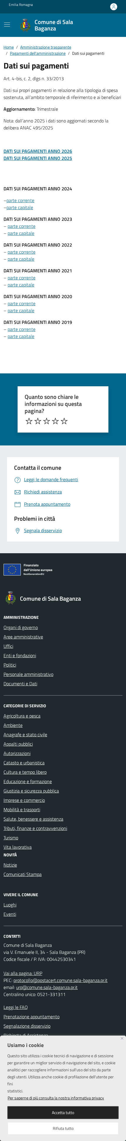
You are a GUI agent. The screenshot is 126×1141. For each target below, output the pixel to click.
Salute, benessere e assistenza (33, 818)
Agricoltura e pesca (22, 715)
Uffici (8, 646)
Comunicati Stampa (23, 874)
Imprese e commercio (24, 800)
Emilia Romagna (21, 4)
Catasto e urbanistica (24, 762)
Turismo (11, 837)
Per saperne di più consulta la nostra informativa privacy (56, 1098)
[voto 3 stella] (46, 421)
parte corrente (20, 200)
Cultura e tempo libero (25, 772)
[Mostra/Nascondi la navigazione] (7, 24)
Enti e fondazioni (20, 655)
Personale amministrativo (28, 674)
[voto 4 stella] (55, 421)
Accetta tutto (63, 1112)
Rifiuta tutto (63, 1128)
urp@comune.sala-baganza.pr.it (47, 987)
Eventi (10, 914)
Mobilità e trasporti (22, 809)
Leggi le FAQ (16, 1007)
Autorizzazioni (17, 753)
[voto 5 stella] (64, 421)
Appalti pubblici (18, 743)
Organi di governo (21, 627)
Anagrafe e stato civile (25, 734)
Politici (10, 664)
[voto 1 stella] (29, 421)
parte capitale (19, 207)
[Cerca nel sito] (110, 25)
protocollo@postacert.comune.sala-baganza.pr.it (60, 980)
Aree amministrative (23, 636)
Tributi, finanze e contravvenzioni (35, 828)
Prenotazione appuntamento (31, 1016)
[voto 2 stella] (37, 421)
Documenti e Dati (20, 683)
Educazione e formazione (28, 781)
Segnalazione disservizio (27, 1025)
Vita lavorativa (18, 846)
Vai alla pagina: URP (23, 973)
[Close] (122, 1038)
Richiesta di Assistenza (26, 1035)
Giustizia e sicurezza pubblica (31, 790)
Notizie (10, 864)
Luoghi (10, 904)
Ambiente (13, 725)
